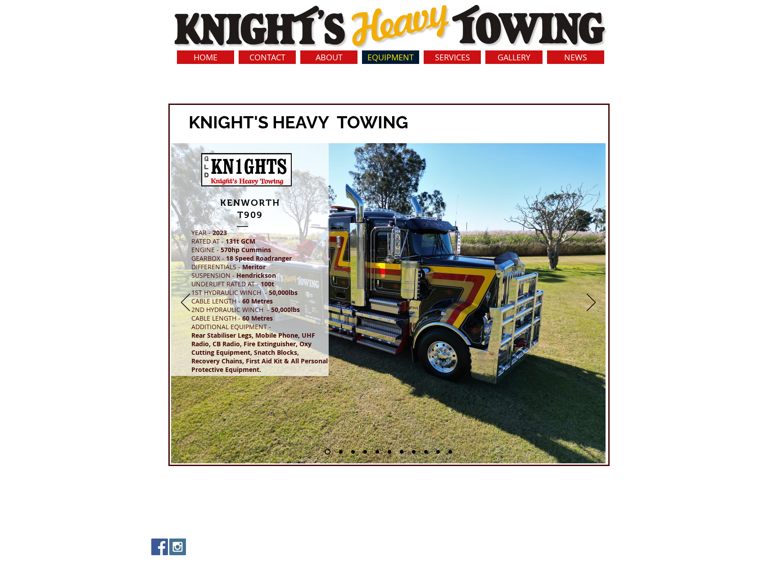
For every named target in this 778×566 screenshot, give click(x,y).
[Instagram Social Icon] (177, 547)
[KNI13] (438, 451)
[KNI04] (365, 451)
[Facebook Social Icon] (159, 547)
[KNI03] (353, 451)
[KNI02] (341, 451)
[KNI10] (426, 451)
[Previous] (185, 303)
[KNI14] (450, 451)
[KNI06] (377, 451)
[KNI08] (401, 451)
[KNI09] (414, 451)
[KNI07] (389, 451)
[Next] (591, 303)
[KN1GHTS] (327, 452)
